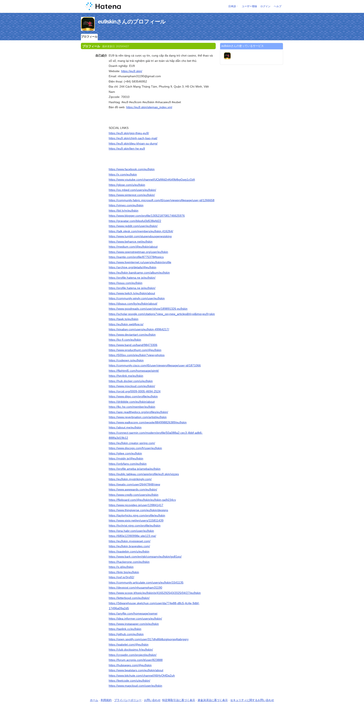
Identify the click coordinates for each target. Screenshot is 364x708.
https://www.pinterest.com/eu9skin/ (132, 195)
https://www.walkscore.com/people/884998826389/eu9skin (148, 422)
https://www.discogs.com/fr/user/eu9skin (135, 448)
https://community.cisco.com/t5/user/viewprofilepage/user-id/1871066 (155, 365)
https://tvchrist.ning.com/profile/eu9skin (135, 525)
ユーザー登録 (249, 6)
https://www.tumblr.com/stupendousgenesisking (140, 236)
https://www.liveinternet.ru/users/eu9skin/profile (140, 262)
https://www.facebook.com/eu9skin (132, 169)
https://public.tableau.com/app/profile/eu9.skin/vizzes (144, 474)
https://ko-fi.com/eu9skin (125, 339)
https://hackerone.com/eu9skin (129, 561)
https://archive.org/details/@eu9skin (132, 267)
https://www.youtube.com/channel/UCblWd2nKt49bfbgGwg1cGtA (152, 179)
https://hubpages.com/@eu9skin (130, 665)
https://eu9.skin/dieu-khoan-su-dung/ (133, 143)
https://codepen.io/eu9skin (126, 360)
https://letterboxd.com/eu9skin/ (129, 598)
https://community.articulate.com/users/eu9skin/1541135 (146, 582)
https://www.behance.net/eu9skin (131, 241)
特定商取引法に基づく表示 (178, 700)
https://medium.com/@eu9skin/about (133, 246)
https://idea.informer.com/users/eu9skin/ (135, 618)
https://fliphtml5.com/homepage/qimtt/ (134, 370)
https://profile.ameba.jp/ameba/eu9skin (135, 468)
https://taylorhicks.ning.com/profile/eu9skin (137, 515)
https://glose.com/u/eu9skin (127, 184)
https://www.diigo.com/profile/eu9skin (133, 396)
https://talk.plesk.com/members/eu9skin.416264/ (141, 231)
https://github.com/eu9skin (126, 634)
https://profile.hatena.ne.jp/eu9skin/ (132, 277)
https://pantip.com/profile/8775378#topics (136, 257)
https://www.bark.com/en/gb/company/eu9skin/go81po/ (145, 556)
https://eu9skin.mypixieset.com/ (129, 541)
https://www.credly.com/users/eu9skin (133, 494)
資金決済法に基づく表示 (213, 700)
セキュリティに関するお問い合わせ (252, 700)
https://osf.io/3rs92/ (121, 577)
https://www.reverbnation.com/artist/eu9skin (138, 417)
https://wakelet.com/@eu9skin (129, 644)
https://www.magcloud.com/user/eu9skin (135, 685)
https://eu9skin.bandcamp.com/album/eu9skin (139, 272)
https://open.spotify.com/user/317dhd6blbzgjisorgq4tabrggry (149, 639)
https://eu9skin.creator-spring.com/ (132, 443)
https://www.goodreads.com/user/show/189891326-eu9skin (148, 308)
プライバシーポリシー (128, 700)
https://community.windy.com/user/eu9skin (137, 298)
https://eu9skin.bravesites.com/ (129, 546)
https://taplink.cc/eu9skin (125, 629)
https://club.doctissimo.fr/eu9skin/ (131, 649)
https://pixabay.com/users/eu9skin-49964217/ (139, 329)
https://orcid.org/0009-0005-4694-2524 (135, 391)
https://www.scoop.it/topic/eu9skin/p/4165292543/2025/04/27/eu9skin (155, 593)
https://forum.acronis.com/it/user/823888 (136, 660)
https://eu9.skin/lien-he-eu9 (127, 148)
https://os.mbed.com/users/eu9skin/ (132, 190)
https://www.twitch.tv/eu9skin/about (132, 293)
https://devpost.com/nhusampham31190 (135, 587)
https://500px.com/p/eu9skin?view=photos (137, 355)
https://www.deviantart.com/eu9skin (132, 334)
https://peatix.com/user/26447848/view (134, 484)
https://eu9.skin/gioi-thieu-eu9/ (129, 133)
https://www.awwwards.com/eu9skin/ (133, 489)
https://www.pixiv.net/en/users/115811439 (136, 520)
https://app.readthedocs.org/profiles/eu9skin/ (138, 412)
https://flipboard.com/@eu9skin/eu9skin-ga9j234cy (142, 499)
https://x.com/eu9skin (123, 174)
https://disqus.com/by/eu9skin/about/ (133, 303)
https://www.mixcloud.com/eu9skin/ (132, 386)
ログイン (265, 6)
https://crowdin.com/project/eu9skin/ (133, 655)
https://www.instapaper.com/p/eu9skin (134, 624)
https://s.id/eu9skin (121, 567)
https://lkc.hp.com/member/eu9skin (132, 406)
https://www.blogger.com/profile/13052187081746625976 (147, 215)
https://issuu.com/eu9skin (125, 283)
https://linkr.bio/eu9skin (124, 572)
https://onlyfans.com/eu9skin (128, 463)
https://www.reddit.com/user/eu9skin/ (133, 226)
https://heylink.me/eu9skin (126, 375)
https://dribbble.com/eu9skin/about (132, 401)
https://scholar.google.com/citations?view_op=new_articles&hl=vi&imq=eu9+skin (162, 314)
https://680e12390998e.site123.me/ (132, 536)
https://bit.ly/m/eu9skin (123, 210)
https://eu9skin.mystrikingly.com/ (130, 479)
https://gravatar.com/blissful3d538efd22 (135, 221)
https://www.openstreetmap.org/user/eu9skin (138, 252)
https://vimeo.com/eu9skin (126, 205)
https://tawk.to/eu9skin (123, 319)
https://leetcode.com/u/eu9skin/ (129, 680)
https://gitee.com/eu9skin (125, 453)
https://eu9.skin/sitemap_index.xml (149, 107)
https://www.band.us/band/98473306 (133, 345)
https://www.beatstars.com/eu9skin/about (136, 670)
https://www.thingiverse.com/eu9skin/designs (138, 510)
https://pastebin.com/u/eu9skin (129, 551)
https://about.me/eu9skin (125, 427)
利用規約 (106, 700)
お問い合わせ (152, 700)
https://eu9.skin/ (131, 71)
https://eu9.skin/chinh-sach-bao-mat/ (133, 138)
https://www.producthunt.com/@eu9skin (135, 350)
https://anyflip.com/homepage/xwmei (133, 613)
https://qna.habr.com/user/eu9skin (131, 530)
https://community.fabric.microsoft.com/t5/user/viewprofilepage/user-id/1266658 (161, 200)
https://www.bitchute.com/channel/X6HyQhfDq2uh (142, 675)
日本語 (232, 6)
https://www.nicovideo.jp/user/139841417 (136, 505)
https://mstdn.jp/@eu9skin (126, 458)
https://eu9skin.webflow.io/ (126, 324)
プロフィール (89, 36)
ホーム (94, 700)
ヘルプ (277, 6)
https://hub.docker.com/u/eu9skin (131, 381)
